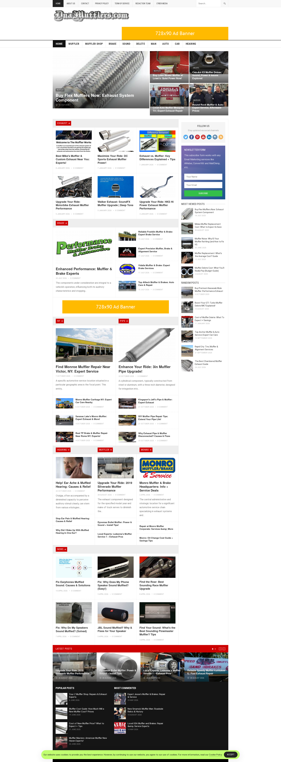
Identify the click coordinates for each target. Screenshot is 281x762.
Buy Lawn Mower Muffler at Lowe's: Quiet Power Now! (168, 76)
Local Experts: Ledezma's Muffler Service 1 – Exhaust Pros (115, 535)
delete (140, 43)
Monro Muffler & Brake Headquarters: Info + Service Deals (155, 486)
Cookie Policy (215, 754)
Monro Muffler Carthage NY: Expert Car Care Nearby (94, 401)
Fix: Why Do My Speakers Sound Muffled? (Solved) (72, 629)
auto (165, 43)
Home (58, 3)
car (177, 43)
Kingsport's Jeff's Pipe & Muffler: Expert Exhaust (155, 401)
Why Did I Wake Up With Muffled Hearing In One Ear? (72, 531)
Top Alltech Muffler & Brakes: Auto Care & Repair (156, 284)
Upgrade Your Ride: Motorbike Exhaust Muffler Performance (72, 205)
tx (155, 103)
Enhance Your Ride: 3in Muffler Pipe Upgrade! (145, 369)
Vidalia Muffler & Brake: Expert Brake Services (154, 267)
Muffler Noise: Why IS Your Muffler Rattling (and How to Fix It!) (209, 241)
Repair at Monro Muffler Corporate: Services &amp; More (156, 528)
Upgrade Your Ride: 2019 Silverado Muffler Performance (115, 486)
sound (126, 43)
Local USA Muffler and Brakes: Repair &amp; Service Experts (145, 725)
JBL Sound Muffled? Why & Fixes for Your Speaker (115, 629)
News (60, 549)
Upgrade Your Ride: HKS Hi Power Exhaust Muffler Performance (156, 205)
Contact (85, 3)
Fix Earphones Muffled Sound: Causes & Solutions (73, 583)
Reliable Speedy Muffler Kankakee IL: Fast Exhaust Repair (206, 672)
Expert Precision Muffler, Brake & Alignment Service (155, 250)
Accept (230, 754)
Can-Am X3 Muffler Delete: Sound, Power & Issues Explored (207, 75)
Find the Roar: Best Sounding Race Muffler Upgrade (153, 585)
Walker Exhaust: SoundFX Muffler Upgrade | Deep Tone (115, 203)
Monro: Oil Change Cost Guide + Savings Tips (156, 539)
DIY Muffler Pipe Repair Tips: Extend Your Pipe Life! (153, 418)
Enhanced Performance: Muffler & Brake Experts (84, 271)
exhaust (62, 123)
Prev (220, 648)
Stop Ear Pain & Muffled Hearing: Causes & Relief (73, 520)
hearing (191, 43)
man (153, 43)
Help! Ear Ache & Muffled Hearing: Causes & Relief (73, 485)
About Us (71, 3)
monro (145, 449)
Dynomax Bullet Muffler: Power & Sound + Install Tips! (115, 524)
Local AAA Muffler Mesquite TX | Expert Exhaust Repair (168, 109)
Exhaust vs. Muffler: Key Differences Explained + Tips (157, 157)
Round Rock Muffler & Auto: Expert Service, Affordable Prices (208, 107)
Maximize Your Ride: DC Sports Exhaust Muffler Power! (113, 159)
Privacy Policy (102, 3)
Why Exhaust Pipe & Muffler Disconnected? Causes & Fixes (154, 435)
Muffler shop (94, 43)
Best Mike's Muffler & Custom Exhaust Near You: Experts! (73, 159)
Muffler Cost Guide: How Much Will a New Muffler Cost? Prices (86, 710)
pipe (122, 321)
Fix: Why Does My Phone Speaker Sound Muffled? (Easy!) (113, 585)
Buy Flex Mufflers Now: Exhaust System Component (95, 97)
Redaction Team (143, 3)
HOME (59, 43)
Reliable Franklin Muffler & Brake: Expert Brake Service (155, 233)
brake (112, 43)
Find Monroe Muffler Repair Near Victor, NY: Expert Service (83, 369)
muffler (73, 43)
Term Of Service (122, 3)
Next (223, 648)
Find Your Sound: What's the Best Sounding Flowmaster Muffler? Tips (157, 631)
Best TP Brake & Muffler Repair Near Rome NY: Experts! (92, 434)
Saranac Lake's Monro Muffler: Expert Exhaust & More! (91, 418)
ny (58, 321)
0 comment (78, 168)
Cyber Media (162, 3)
